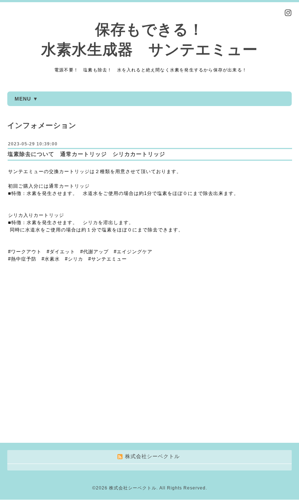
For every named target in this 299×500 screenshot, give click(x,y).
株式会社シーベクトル (132, 488)
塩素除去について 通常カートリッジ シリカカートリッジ (86, 154)
